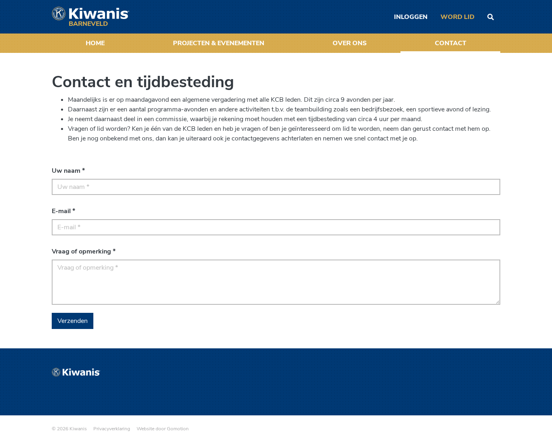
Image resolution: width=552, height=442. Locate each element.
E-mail (63, 211)
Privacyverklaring (111, 428)
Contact (450, 43)
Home (95, 43)
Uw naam (68, 170)
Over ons (350, 43)
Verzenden (72, 320)
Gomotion (178, 428)
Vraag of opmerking (84, 251)
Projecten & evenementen (218, 43)
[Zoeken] (490, 16)
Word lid (457, 17)
